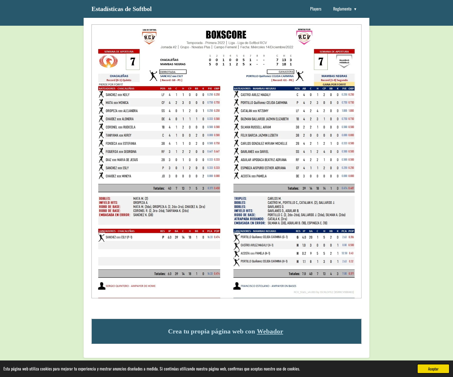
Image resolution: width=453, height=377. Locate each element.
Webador (270, 331)
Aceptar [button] (433, 368)
